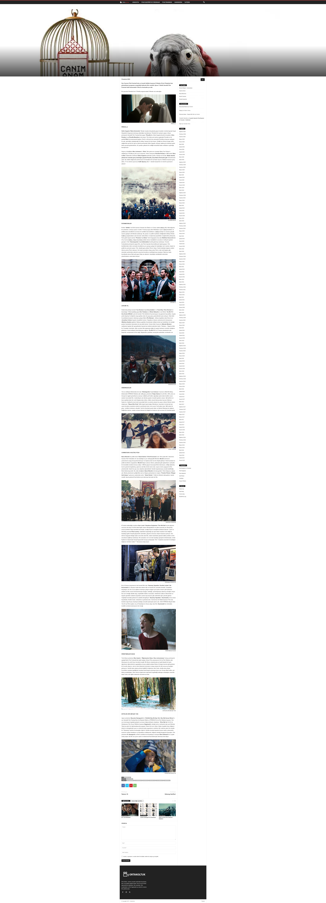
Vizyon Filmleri (182, 481)
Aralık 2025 (181, 152)
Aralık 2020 (181, 305)
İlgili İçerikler (126, 800)
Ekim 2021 (181, 279)
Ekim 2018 (181, 371)
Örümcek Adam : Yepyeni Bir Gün (186, 114)
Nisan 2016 (182, 447)
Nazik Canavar (182, 96)
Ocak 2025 (181, 180)
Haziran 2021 (182, 289)
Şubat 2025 (182, 177)
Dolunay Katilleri (170, 794)
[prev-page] (173, 801)
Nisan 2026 (182, 141)
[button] (204, 2)
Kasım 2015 (182, 460)
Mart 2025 (181, 175)
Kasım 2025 (182, 154)
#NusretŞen (145, 780)
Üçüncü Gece (182, 90)
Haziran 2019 (182, 350)
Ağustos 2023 (182, 223)
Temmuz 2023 (182, 225)
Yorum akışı (182, 494)
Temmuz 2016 (182, 440)
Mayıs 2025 (182, 169)
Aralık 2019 (181, 335)
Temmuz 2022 (182, 256)
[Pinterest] (131, 785)
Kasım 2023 (182, 215)
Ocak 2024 (181, 210)
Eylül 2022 (181, 251)
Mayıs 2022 (182, 261)
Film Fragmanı (167, 2)
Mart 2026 (181, 144)
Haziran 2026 (182, 136)
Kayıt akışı (181, 491)
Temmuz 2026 (182, 134)
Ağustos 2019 (182, 345)
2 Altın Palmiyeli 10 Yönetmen (148, 817)
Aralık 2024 (181, 182)
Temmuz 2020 (182, 317)
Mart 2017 (181, 419)
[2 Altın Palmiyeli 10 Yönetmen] (148, 809)
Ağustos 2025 (182, 162)
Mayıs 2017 (182, 414)
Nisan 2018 (182, 386)
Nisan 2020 (182, 325)
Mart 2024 (181, 205)
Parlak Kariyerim (183, 99)
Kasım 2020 (182, 307)
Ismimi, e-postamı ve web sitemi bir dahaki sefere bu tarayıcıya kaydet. (141, 856)
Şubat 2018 (182, 391)
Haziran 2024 (182, 197)
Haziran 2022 (182, 259)
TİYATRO (181, 478)
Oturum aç (181, 489)
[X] (127, 785)
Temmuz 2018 (182, 378)
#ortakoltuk (152, 780)
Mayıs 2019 (182, 353)
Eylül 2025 (181, 159)
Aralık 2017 (181, 396)
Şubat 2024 (182, 208)
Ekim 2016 (181, 432)
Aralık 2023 (181, 213)
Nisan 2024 (182, 203)
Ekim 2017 (181, 401)
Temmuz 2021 (182, 287)
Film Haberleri (125, 815)
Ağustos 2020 (182, 315)
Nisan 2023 (182, 233)
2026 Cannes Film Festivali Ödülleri (166, 818)
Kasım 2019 (182, 338)
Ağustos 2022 (182, 254)
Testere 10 (124, 794)
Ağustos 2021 (182, 284)
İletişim (187, 2)
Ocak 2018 (181, 394)
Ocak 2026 (181, 149)
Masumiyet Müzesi (183, 106)
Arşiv (180, 123)
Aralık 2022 (181, 243)
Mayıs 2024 (182, 200)
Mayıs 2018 (182, 384)
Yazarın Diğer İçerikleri (137, 800)
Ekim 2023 (181, 218)
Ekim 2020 (181, 310)
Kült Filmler (181, 476)
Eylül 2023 (181, 220)
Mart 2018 (181, 389)
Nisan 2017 (182, 417)
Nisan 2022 (182, 264)
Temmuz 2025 (182, 164)
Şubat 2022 (182, 269)
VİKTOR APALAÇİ (128, 69)
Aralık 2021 (181, 274)
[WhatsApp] (135, 785)
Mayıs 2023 (182, 231)
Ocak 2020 (181, 333)
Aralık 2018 (181, 366)
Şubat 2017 (182, 422)
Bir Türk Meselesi (125, 817)
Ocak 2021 (181, 302)
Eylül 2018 (181, 373)
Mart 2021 (181, 297)
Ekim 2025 (181, 157)
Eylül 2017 (181, 404)
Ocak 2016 (181, 455)
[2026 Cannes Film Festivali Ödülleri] (167, 809)
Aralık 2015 (181, 457)
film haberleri (159, 780)
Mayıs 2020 (182, 322)
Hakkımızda (178, 2)
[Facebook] (123, 785)
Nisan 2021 (182, 294)
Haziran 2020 (182, 320)
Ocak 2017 (181, 424)
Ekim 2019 (181, 340)
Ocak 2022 (181, 271)
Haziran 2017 (182, 412)
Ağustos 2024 (182, 192)
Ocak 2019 (181, 363)
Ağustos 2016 (182, 437)
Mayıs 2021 (182, 292)
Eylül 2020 (181, 312)
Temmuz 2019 (182, 348)
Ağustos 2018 (182, 376)
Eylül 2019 (181, 343)
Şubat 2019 (182, 361)
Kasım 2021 (182, 276)
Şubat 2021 (182, 299)
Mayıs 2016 (182, 445)
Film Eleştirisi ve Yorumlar (150, 2)
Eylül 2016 (181, 434)
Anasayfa (135, 2)
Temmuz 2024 (182, 195)
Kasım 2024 (182, 185)
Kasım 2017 (182, 399)
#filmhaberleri (138, 780)
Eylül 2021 (181, 282)
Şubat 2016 (182, 452)
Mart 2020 (181, 327)
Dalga (180, 110)
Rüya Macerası (182, 93)
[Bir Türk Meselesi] (129, 809)
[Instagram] (126, 892)
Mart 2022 (181, 266)
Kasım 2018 (182, 368)
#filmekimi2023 (131, 780)
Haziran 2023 (182, 228)
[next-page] (175, 801)
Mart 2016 (181, 450)
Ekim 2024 (181, 187)
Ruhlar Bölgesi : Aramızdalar (185, 88)
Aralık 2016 (181, 427)
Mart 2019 (181, 358)
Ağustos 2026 (182, 131)
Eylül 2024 (181, 190)
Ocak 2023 (181, 241)
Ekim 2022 (181, 248)
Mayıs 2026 (182, 139)
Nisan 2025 (182, 172)
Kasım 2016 (182, 429)
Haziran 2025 (182, 167)
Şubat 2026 (182, 146)
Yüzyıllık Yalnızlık (183, 118)
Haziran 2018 (182, 381)
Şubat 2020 (182, 330)
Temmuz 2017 (182, 409)
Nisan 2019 (182, 355)
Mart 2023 (181, 236)
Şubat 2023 (182, 238)
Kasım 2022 (182, 246)
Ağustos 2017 (182, 406)
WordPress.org (182, 496)
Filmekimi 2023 (127, 777)
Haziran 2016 (182, 442)
